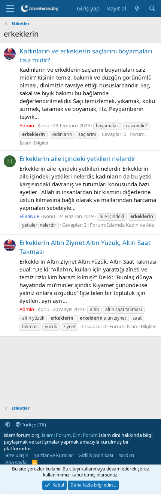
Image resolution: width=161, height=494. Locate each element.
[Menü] (10, 8)
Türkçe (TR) (33, 424)
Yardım (126, 455)
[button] (8, 424)
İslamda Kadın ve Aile (130, 224)
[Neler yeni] (137, 8)
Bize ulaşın (16, 455)
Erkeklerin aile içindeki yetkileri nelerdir (77, 158)
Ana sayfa (16, 462)
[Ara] (152, 8)
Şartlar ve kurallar (53, 455)
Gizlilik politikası (95, 455)
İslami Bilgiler (34, 142)
